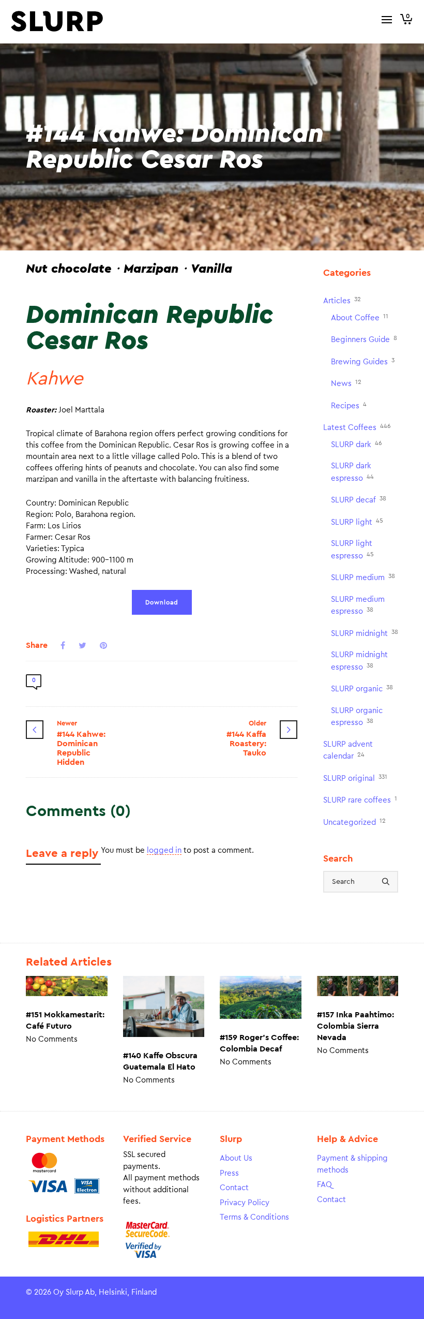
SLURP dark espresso (352, 472)
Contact (234, 1188)
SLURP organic (362, 688)
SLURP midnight (364, 633)
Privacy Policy (244, 1203)
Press (229, 1173)
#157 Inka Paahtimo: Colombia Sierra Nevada (355, 1026)
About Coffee (359, 317)
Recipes (349, 405)
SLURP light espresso (352, 550)
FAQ (324, 1185)
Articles (342, 300)
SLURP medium (363, 577)
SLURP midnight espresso (359, 661)
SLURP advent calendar (348, 750)
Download (161, 602)
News (346, 383)
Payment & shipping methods (352, 1164)
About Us (236, 1158)
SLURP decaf (358, 499)
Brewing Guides (363, 361)
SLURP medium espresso (358, 606)
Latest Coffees (357, 427)
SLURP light (357, 521)
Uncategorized (354, 822)
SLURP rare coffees (360, 799)
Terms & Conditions (254, 1217)
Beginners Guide (364, 339)
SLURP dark (356, 444)
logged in (164, 850)
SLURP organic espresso (357, 717)
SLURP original (355, 778)
